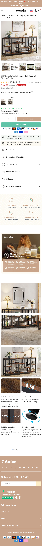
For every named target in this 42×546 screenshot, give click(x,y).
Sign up (14, 144)
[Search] (6, 11)
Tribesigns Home (8, 505)
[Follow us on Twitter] (11, 467)
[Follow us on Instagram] (15, 467)
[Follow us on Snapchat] (37, 467)
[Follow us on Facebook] (7, 467)
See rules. (27, 144)
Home (3, 15)
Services (5, 512)
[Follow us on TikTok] (28, 467)
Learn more (18, 138)
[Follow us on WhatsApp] (2, 467)
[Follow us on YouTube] (24, 467)
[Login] (35, 10)
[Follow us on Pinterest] (19, 467)
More (3, 518)
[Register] (38, 483)
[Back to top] (37, 532)
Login (20, 144)
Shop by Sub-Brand (9, 525)
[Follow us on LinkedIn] (32, 467)
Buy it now (21, 124)
